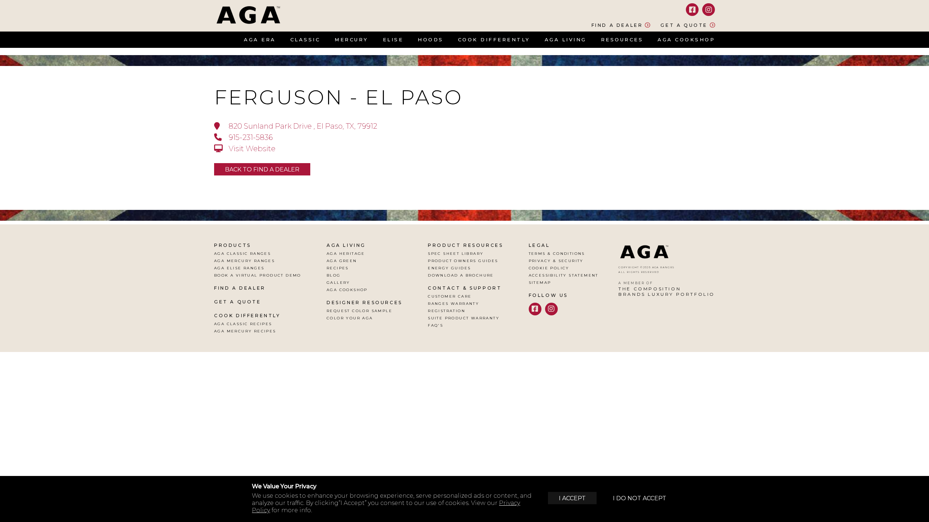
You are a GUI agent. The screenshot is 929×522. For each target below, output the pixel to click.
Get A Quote (237, 301)
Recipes (338, 268)
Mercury (351, 39)
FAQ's (435, 325)
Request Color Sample (359, 310)
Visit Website (251, 148)
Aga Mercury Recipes (245, 331)
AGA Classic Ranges (242, 253)
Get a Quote (684, 25)
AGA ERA (260, 39)
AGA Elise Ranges (239, 268)
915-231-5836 (250, 137)
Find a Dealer (617, 25)
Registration (446, 310)
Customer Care (449, 296)
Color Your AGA (350, 318)
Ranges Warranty (453, 303)
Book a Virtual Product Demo (257, 275)
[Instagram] (708, 9)
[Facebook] (692, 9)
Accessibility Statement (563, 275)
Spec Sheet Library (455, 253)
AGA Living (565, 39)
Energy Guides (449, 268)
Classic (305, 39)
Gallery (338, 282)
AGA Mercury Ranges (244, 260)
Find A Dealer (240, 288)
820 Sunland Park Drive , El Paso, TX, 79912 (302, 126)
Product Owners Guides (463, 260)
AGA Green (342, 260)
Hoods (430, 39)
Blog (334, 275)
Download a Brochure (461, 275)
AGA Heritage (346, 253)
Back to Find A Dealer (262, 169)
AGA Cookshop (686, 39)
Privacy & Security (556, 260)
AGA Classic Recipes (243, 324)
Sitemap (540, 282)
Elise (393, 39)
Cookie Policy (549, 268)
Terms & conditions (557, 253)
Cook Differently (494, 39)
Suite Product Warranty (463, 318)
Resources (622, 39)
